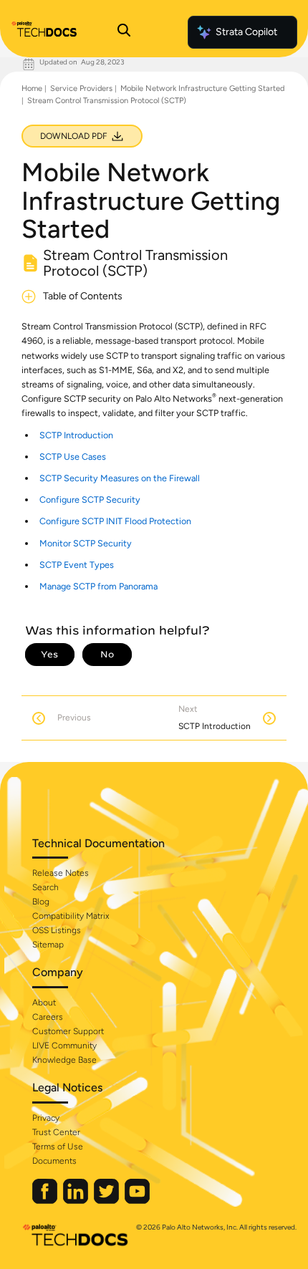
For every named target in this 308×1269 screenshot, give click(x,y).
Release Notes (60, 873)
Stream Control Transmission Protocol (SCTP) (106, 100)
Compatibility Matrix (70, 916)
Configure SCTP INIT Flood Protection (115, 521)
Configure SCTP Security (89, 499)
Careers (47, 1017)
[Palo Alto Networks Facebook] (45, 1201)
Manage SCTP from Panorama (98, 586)
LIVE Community (64, 1046)
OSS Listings (56, 930)
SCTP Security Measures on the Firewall (119, 478)
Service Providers (81, 88)
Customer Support (68, 1031)
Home (31, 88)
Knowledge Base (64, 1060)
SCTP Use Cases (72, 456)
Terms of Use (57, 1147)
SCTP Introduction (76, 435)
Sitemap (48, 945)
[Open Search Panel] (124, 32)
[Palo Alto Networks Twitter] (107, 1201)
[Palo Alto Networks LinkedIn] (76, 1201)
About (44, 1003)
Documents (54, 1161)
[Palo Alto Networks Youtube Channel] (137, 1201)
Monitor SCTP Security (85, 543)
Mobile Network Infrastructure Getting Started (202, 88)
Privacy (45, 1118)
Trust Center (56, 1132)
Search (45, 887)
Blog (40, 902)
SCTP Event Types (76, 564)
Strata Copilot (246, 32)
